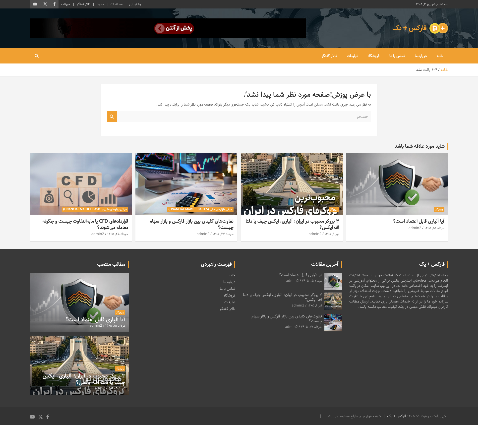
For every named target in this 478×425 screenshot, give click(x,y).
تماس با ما (397, 56)
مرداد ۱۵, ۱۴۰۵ (434, 228)
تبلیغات (352, 56)
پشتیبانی (135, 4)
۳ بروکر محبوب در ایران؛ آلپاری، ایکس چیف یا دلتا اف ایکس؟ (292, 224)
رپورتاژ (439, 209)
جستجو (112, 116)
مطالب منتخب (111, 264)
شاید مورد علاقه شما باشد (420, 146)
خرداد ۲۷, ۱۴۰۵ (223, 234)
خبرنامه (65, 4)
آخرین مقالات (324, 264)
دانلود (100, 4)
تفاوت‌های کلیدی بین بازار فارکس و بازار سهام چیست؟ (192, 224)
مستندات (116, 4)
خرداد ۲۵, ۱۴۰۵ (117, 234)
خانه (440, 56)
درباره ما (421, 56)
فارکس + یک (396, 416)
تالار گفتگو (83, 4)
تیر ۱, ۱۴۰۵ (332, 234)
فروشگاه (373, 56)
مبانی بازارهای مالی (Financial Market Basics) (200, 209)
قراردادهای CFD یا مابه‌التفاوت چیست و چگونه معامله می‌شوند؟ (85, 224)
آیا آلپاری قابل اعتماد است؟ (418, 221)
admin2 (415, 228)
